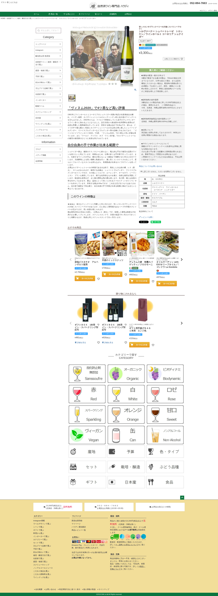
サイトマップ (104, 589)
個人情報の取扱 (89, 589)
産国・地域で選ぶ (42, 70)
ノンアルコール (41, 130)
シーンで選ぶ (38, 527)
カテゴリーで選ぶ (40, 539)
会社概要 (38, 589)
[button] (71, 259)
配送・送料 (115, 516)
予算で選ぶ (39, 76)
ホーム (36, 14)
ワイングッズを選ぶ (43, 124)
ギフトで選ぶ (38, 530)
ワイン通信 (213, 10)
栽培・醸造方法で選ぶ (42, 555)
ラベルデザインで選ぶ (42, 524)
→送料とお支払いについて (127, 545)
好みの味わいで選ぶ (43, 82)
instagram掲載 (39, 521)
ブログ (38, 149)
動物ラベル (39, 106)
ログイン (204, 10)
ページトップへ (182, 498)
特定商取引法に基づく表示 (69, 589)
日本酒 (38, 118)
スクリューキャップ (43, 112)
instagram (39, 50)
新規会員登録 (77, 521)
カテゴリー (38, 516)
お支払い (75, 537)
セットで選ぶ (38, 543)
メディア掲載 (40, 155)
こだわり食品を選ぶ (43, 136)
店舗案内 (113, 14)
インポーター (40, 100)
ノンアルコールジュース (43, 568)
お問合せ (128, 14)
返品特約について (146, 211)
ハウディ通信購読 (79, 527)
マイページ (85, 14)
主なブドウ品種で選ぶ (44, 88)
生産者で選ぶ (40, 94)
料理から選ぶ (38, 533)
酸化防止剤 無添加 (42, 56)
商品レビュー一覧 (79, 530)
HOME (3, 18)
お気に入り (70, 14)
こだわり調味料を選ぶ (42, 574)
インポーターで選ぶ (41, 536)
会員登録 (39, 161)
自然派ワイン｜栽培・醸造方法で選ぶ (20, 18)
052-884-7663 (198, 3)
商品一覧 (54, 14)
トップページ (40, 44)
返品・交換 (115, 554)
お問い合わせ (50, 589)
